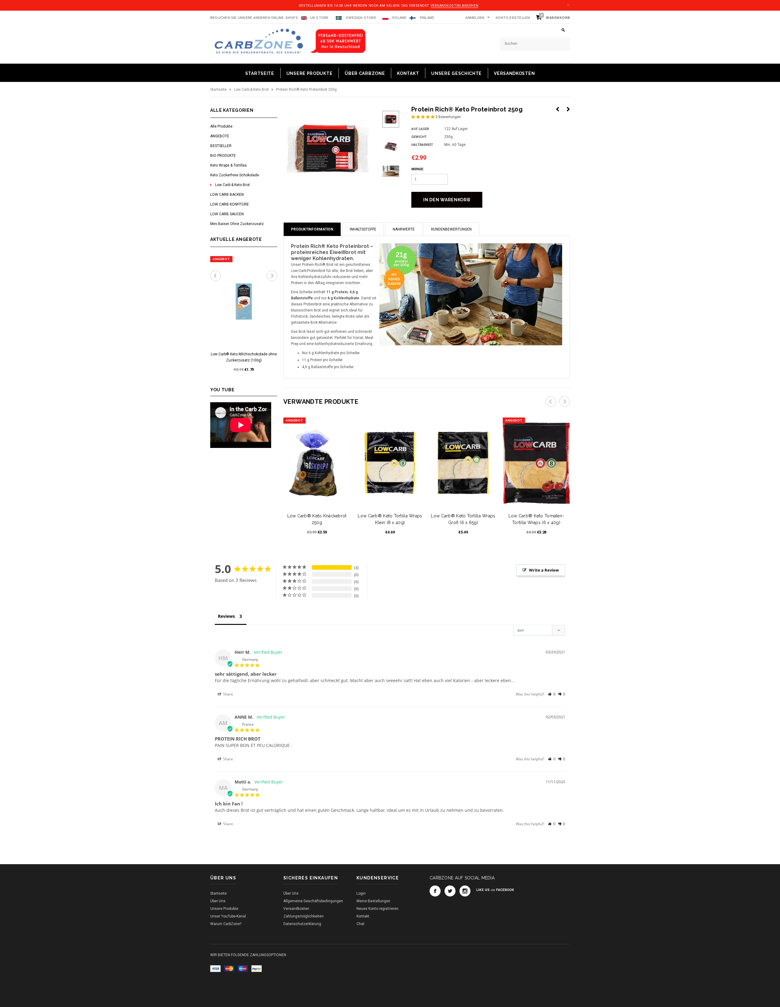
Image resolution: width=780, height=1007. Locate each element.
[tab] (312, 229)
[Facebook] (435, 891)
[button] (423, 117)
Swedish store (360, 18)
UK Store (319, 18)
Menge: (417, 169)
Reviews (226, 616)
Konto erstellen (513, 18)
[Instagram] (464, 891)
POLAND (399, 18)
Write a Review (544, 570)
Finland (427, 18)
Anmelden (474, 18)
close (568, 5)
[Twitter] (450, 891)
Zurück (557, 109)
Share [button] (227, 694)
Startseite (218, 89)
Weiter (568, 109)
